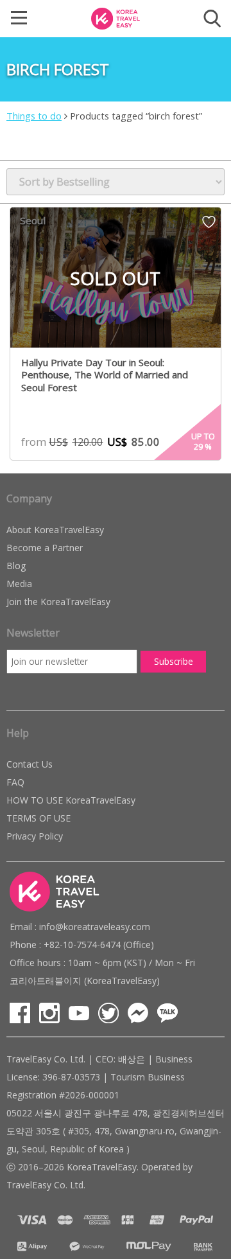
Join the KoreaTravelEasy (58, 601)
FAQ (15, 782)
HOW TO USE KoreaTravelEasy (70, 800)
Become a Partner (44, 547)
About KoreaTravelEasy (55, 530)
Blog (16, 565)
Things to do (34, 115)
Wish (209, 226)
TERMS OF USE (38, 818)
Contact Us (29, 764)
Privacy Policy (34, 836)
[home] (115, 17)
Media (19, 583)
